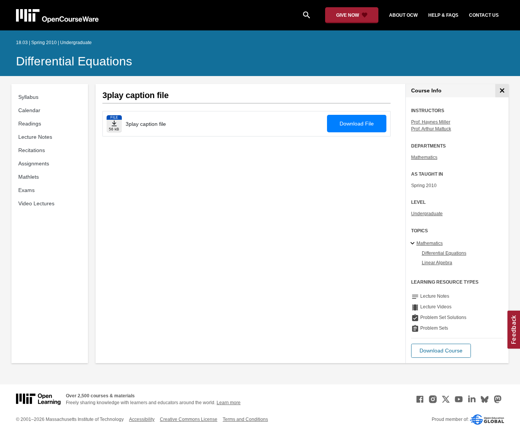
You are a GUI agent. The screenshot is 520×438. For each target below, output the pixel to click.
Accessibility (142, 419)
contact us (484, 15)
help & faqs (443, 15)
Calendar (29, 110)
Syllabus (28, 97)
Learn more (229, 402)
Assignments (33, 163)
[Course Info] (502, 90)
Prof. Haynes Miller (430, 122)
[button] (441, 351)
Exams (26, 190)
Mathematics (424, 157)
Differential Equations (74, 61)
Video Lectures (36, 203)
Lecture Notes (35, 137)
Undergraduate (427, 213)
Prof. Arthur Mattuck (431, 129)
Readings (29, 124)
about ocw (403, 15)
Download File (357, 124)
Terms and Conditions (245, 419)
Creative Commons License (188, 419)
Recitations (31, 150)
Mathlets (28, 177)
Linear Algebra (437, 262)
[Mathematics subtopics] (413, 244)
